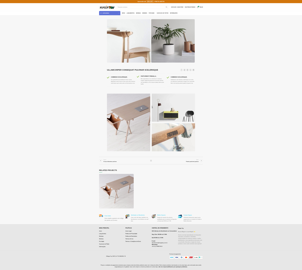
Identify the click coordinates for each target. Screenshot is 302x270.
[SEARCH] (166, 7)
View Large (132, 175)
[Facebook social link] (181, 70)
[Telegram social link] (193, 70)
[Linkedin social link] (190, 70)
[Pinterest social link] (187, 70)
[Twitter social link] (184, 70)
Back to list (151, 160)
